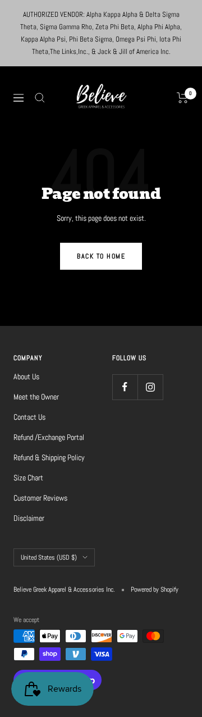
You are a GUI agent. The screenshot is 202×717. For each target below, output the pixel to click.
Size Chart (28, 478)
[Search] (40, 98)
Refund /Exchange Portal (48, 437)
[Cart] (183, 97)
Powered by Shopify (154, 589)
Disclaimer (28, 518)
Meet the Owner (36, 397)
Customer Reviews (40, 498)
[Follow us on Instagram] (150, 387)
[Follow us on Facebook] (124, 387)
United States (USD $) (49, 557)
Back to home (101, 256)
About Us (26, 376)
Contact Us (29, 417)
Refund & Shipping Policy (49, 457)
